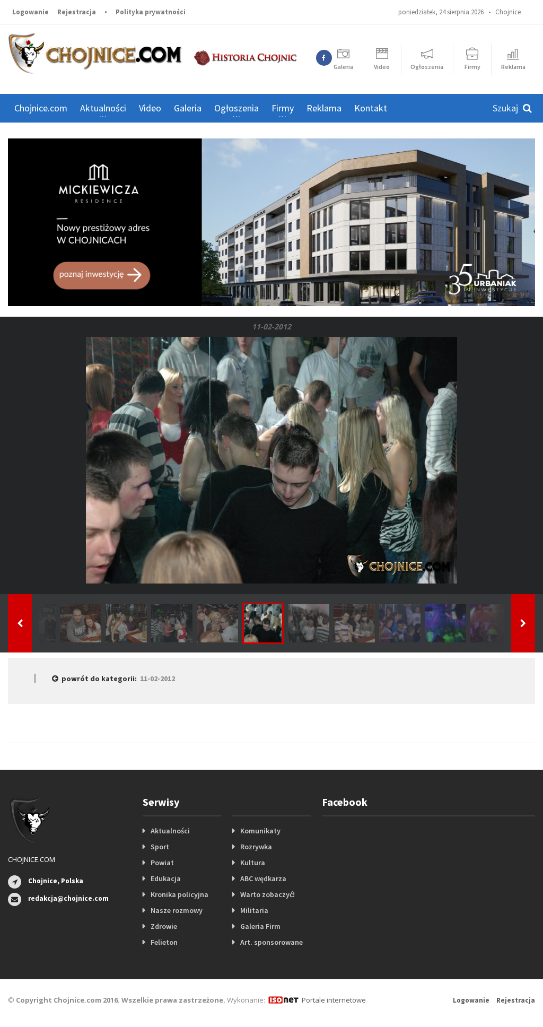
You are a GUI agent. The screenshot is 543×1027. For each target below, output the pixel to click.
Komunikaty (260, 830)
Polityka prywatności (151, 11)
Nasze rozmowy (177, 910)
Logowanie (30, 11)
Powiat (162, 862)
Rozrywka (256, 846)
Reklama (323, 108)
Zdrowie (164, 926)
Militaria (254, 910)
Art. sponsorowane (271, 942)
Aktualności (170, 830)
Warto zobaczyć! (267, 894)
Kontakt (370, 108)
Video (150, 108)
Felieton (164, 942)
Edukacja (166, 878)
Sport (160, 846)
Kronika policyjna (179, 894)
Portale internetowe (334, 1000)
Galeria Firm (260, 926)
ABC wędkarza (263, 878)
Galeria (188, 108)
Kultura (252, 862)
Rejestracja (76, 11)
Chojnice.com (40, 108)
